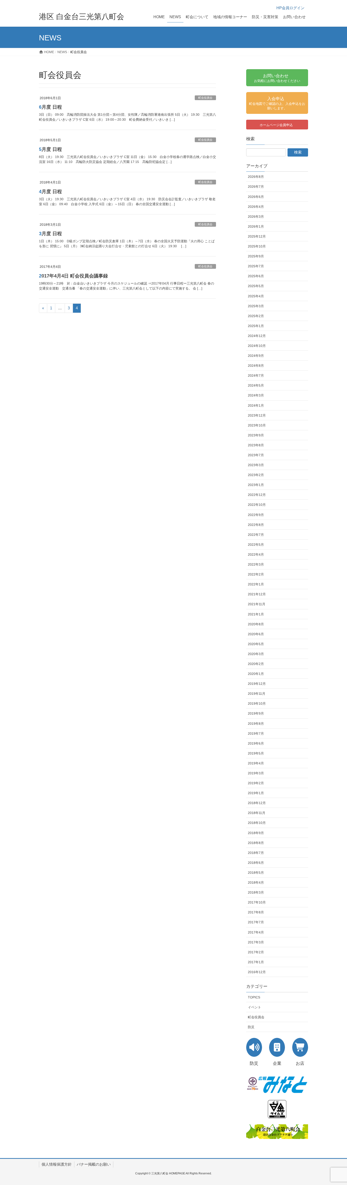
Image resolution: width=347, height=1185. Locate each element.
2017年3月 (256, 942)
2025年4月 (256, 296)
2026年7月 (256, 186)
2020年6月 (256, 634)
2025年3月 (256, 306)
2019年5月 (256, 753)
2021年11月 (256, 604)
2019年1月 (256, 793)
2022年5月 (256, 544)
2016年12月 (257, 972)
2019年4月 (256, 763)
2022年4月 (256, 554)
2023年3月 (256, 465)
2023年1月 (256, 485)
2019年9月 (256, 713)
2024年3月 (256, 395)
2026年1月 (256, 226)
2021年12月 (257, 594)
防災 (251, 1027)
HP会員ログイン (290, 8)
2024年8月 (256, 365)
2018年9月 (256, 833)
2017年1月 (256, 962)
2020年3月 (256, 654)
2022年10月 (257, 505)
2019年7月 (256, 733)
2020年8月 (256, 624)
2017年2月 (256, 952)
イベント (254, 1007)
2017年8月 (256, 912)
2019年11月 (256, 693)
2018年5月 (256, 872)
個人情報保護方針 (57, 1164)
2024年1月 (256, 405)
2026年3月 (256, 216)
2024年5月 (256, 385)
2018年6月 (256, 863)
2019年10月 (257, 703)
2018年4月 (256, 882)
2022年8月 (256, 525)
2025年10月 (257, 246)
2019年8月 (256, 723)
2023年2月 (256, 475)
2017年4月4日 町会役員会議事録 (73, 275)
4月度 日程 (50, 191)
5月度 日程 (50, 149)
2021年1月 (256, 614)
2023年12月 (257, 415)
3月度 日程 (50, 233)
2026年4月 (256, 207)
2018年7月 (256, 853)
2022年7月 (256, 535)
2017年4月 (256, 932)
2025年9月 (256, 256)
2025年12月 (257, 236)
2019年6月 (256, 743)
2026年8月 (256, 177)
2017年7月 (256, 922)
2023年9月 (256, 435)
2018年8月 (256, 843)
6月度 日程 (50, 107)
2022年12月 (257, 495)
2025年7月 (256, 266)
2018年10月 (257, 823)
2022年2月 (256, 574)
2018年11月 (256, 813)
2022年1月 (256, 584)
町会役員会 (205, 97)
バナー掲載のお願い (94, 1164)
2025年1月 (256, 326)
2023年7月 (256, 455)
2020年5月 (256, 644)
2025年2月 (256, 316)
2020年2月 (256, 664)
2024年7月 (256, 375)
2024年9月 (256, 356)
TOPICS (254, 997)
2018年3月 (256, 892)
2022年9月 (256, 515)
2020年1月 (256, 674)
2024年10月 (257, 346)
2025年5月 (256, 286)
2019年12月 (257, 684)
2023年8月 (256, 445)
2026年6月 (256, 197)
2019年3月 (256, 773)
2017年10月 (257, 902)
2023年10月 (257, 425)
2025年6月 (256, 276)
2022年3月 (256, 564)
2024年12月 (257, 336)
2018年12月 (257, 803)
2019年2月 (256, 783)
